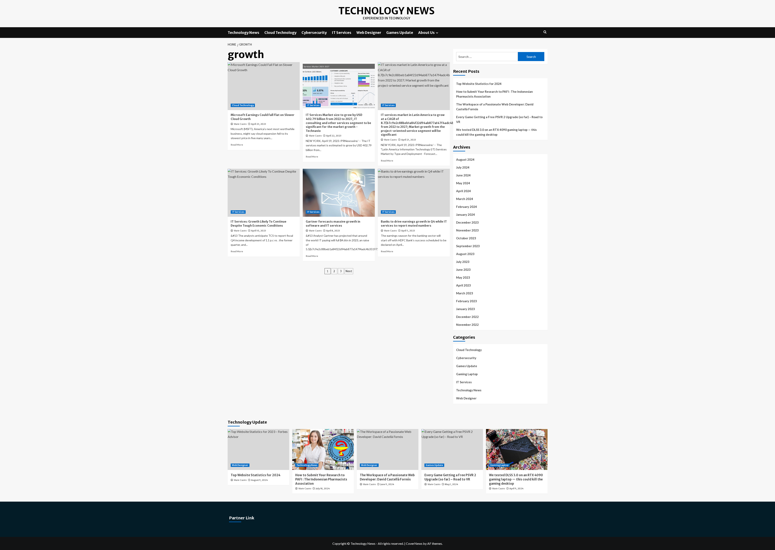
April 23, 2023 (258, 124)
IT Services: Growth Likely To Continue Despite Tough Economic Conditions (258, 223)
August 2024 (465, 159)
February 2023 (466, 301)
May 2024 (463, 183)
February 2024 (466, 206)
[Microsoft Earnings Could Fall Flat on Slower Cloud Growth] (264, 86)
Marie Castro (240, 124)
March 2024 (464, 199)
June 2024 (463, 175)
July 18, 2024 (323, 488)
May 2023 (463, 277)
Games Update (399, 32)
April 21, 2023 (408, 139)
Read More (237, 144)
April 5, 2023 (408, 230)
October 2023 (466, 238)
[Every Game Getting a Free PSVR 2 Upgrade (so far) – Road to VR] (452, 449)
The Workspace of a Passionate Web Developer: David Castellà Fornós (494, 106)
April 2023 (463, 285)
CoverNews (414, 543)
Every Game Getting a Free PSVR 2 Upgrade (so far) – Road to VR (499, 119)
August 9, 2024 (259, 480)
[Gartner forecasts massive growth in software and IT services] (339, 193)
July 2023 (462, 262)
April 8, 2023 (333, 230)
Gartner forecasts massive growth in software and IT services (333, 223)
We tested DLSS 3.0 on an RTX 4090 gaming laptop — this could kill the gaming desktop (496, 132)
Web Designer (368, 32)
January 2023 (465, 309)
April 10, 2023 (258, 230)
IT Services (341, 32)
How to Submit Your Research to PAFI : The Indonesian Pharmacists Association (494, 94)
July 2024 (462, 167)
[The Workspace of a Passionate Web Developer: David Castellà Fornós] (387, 449)
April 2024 (463, 191)
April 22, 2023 (333, 135)
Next (349, 271)
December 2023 (467, 222)
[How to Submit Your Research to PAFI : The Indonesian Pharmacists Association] (323, 449)
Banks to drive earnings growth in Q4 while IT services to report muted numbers (414, 223)
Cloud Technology (280, 32)
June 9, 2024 (387, 484)
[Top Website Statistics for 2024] (258, 449)
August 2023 (465, 254)
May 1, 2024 (451, 484)
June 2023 (463, 269)
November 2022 (467, 324)
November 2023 (467, 230)
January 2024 (465, 214)
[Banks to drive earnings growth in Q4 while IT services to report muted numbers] (414, 193)
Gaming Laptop (467, 374)
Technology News (386, 11)
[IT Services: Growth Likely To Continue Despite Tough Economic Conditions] (264, 193)
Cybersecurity (314, 32)
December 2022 (467, 317)
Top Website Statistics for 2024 (479, 83)
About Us (426, 32)
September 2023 (468, 246)
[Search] (545, 32)
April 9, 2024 (516, 488)
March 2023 (464, 293)
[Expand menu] (437, 32)
